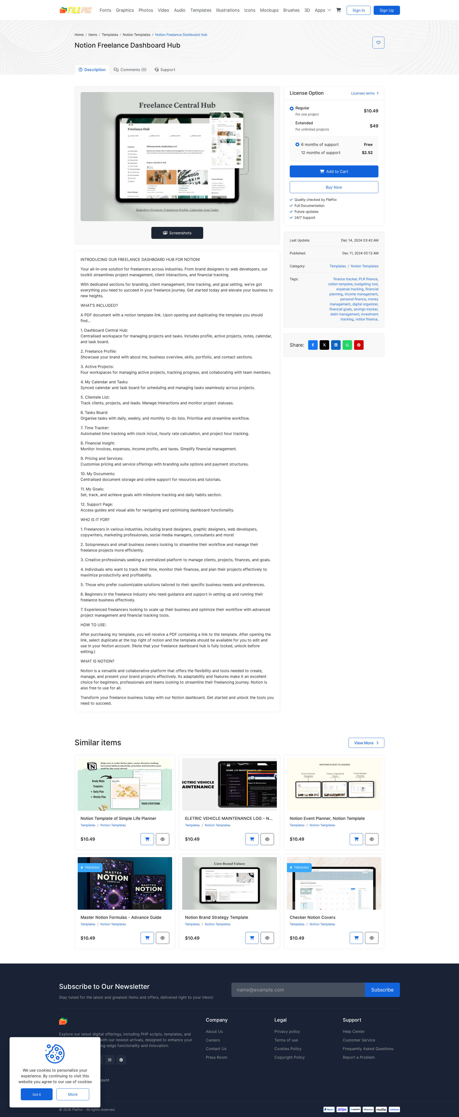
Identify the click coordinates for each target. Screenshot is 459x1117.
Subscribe (382, 990)
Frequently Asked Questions (368, 1048)
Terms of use (286, 1040)
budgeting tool (366, 284)
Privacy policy (287, 1031)
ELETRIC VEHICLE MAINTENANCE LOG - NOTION (233, 818)
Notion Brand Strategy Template (216, 917)
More (72, 1094)
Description (95, 69)
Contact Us (216, 1048)
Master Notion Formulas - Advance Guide (121, 917)
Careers (213, 1040)
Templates (110, 35)
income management (361, 294)
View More (364, 742)
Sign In (359, 10)
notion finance (366, 319)
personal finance (353, 299)
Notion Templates (136, 35)
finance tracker (345, 279)
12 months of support (320, 152)
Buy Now (334, 187)
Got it (37, 1094)
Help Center (354, 1031)
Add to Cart (336, 171)
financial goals (340, 309)
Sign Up (387, 10)
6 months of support (320, 144)
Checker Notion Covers (312, 917)
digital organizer (364, 304)
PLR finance (368, 279)
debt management (344, 314)
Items (92, 35)
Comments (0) (133, 69)
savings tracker (365, 309)
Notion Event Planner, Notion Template (327, 818)
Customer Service (359, 1040)
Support (167, 69)
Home (79, 35)
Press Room (216, 1057)
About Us (214, 1031)
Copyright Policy (289, 1057)
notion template (340, 284)
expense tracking (350, 289)
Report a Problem (359, 1057)
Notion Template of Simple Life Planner (118, 818)
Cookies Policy (287, 1048)
